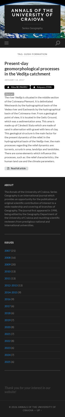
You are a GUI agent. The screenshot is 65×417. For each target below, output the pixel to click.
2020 (7, 327)
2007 (7, 250)
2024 (7, 354)
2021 (7, 333)
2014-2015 (11, 292)
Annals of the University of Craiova (32, 15)
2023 (7, 347)
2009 (7, 264)
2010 (7, 271)
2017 (7, 306)
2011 (7, 278)
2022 (7, 340)
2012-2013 (11, 285)
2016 (7, 299)
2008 (7, 257)
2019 (7, 320)
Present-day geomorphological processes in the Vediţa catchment (31, 68)
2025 (7, 361)
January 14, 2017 (14, 80)
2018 (7, 313)
